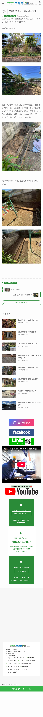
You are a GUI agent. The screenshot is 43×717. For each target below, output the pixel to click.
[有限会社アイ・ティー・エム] (21, 3)
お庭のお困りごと (9, 16)
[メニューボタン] (3, 3)
